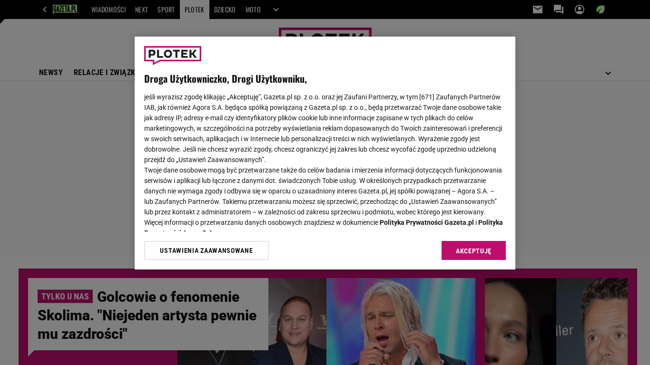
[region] (325, 153)
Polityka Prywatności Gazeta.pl (427, 222)
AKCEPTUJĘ (474, 251)
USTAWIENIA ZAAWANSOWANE (206, 250)
